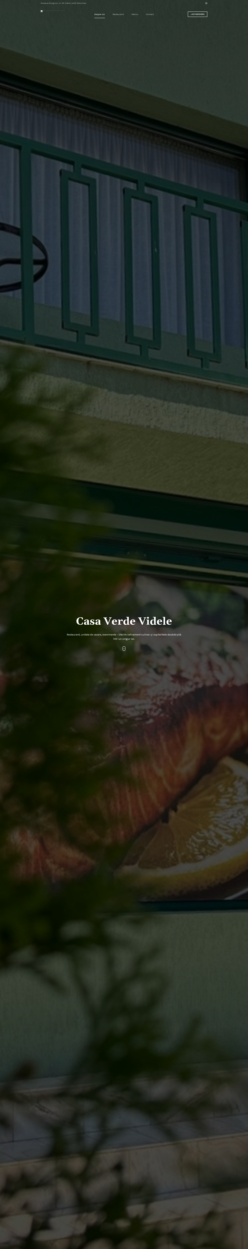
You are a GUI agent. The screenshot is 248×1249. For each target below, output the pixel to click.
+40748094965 (197, 14)
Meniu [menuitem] (135, 14)
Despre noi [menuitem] (99, 14)
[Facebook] (206, 3)
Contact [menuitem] (150, 14)
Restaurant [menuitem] (118, 14)
